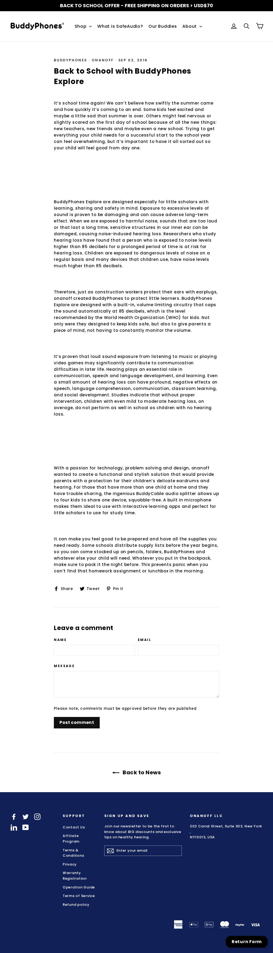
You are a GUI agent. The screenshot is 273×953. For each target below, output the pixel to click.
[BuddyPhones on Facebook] (14, 817)
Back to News (141, 772)
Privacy (70, 864)
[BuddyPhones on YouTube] (25, 827)
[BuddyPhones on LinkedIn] (14, 827)
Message (64, 666)
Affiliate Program (71, 838)
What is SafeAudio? (120, 26)
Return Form (247, 942)
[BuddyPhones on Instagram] (37, 817)
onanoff (103, 60)
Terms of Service (79, 895)
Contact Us (74, 827)
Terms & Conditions (73, 853)
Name (60, 640)
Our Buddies (162, 26)
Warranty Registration (75, 875)
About (190, 26)
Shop (81, 26)
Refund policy (76, 904)
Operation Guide (79, 887)
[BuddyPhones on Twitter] (25, 817)
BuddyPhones (70, 60)
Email (144, 640)
